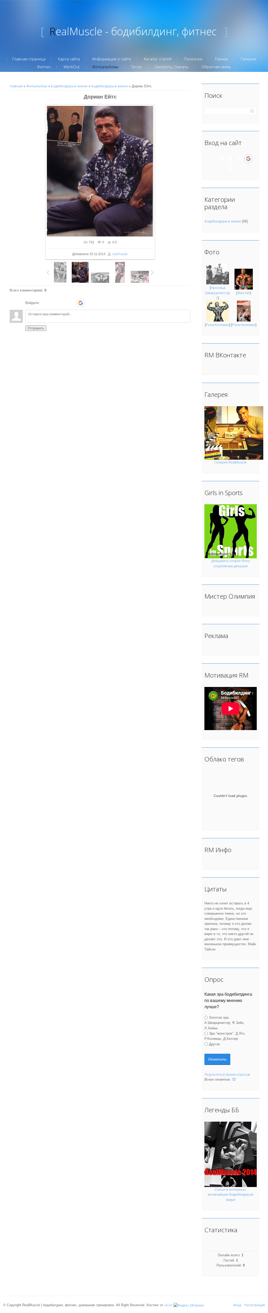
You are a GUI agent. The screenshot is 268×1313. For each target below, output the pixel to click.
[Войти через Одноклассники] (90, 303)
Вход (237, 1305)
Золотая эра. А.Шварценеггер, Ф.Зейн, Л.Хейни (224, 1023)
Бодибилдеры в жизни (69, 86)
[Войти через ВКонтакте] (54, 303)
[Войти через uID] (45, 303)
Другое (214, 1044)
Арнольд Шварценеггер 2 (217, 292)
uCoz (168, 1305)
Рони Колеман (217, 324)
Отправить (35, 328)
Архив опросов (237, 1074)
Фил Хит (243, 292)
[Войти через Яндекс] (71, 303)
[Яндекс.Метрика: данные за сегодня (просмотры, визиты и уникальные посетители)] (189, 1305)
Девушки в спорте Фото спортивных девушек (230, 563)
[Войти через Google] (80, 303)
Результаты (213, 1074)
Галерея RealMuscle (231, 462)
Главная (16, 86)
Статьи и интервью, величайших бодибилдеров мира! (231, 1194)
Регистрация (254, 1305)
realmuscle (120, 254)
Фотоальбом (36, 86)
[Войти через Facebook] (62, 303)
